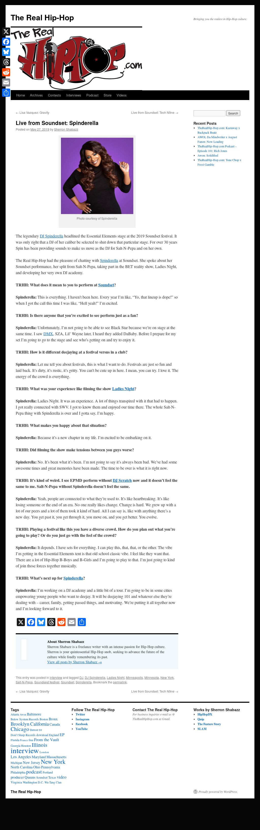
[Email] (6, 82)
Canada (55, 724)
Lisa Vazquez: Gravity (32, 112)
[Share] (6, 93)
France (24, 740)
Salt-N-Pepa (24, 682)
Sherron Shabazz (66, 129)
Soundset (106, 285)
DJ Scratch (122, 480)
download (42, 735)
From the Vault (46, 739)
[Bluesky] (6, 52)
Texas (52, 777)
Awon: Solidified (208, 155)
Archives (36, 95)
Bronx (53, 718)
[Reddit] (6, 72)
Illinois (39, 744)
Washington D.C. (33, 782)
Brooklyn (20, 724)
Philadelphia (18, 772)
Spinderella (109, 260)
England (54, 735)
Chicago (20, 729)
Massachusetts (56, 756)
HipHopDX (205, 714)
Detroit (34, 730)
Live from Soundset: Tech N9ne (154, 112)
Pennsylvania (50, 767)
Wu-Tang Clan (52, 782)
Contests (54, 95)
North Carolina (21, 767)
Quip (201, 719)
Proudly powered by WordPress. (218, 792)
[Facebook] (6, 42)
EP (62, 734)
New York (167, 677)
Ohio (36, 767)
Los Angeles (21, 756)
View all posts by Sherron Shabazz (74, 661)
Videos (122, 95)
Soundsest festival (46, 682)
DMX (48, 333)
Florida (15, 740)
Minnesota (151, 677)
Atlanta (15, 714)
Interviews (73, 95)
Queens (30, 777)
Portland (48, 772)
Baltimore (34, 714)
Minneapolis (134, 677)
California (39, 724)
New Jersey (31, 762)
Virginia (16, 782)
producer (17, 777)
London (44, 752)
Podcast (92, 95)
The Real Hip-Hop (42, 17)
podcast (34, 771)
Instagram (82, 719)
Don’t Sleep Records (23, 735)
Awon (23, 714)
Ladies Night (123, 388)
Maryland (39, 756)
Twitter (80, 714)
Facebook (82, 724)
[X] (6, 31)
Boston (44, 719)
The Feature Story (209, 724)
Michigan (16, 763)
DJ (81, 677)
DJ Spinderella (51, 235)
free (31, 740)
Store (107, 95)
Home (20, 95)
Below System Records (25, 719)
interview (56, 677)
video (61, 777)
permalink (120, 682)
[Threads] (6, 62)
